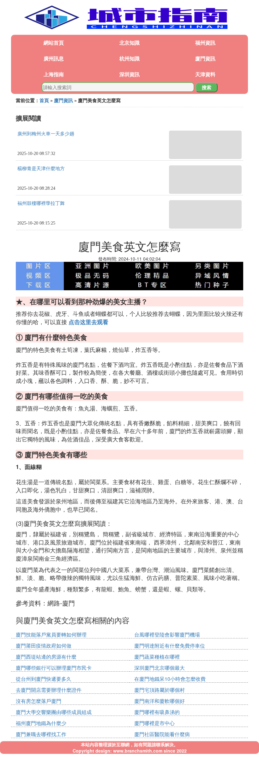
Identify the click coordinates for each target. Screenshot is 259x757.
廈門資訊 (205, 58)
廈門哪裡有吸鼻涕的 (157, 712)
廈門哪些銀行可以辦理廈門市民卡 (54, 667)
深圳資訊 (129, 74)
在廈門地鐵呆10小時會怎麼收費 (170, 678)
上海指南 (54, 74)
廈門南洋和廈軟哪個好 (159, 701)
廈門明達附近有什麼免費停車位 (169, 645)
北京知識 (129, 42)
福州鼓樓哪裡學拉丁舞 (41, 203)
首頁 (44, 100)
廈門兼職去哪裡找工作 (41, 734)
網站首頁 (54, 42)
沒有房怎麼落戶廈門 (38, 701)
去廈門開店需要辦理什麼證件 (48, 689)
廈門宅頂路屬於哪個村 (159, 689)
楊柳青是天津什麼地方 (41, 168)
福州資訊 (205, 42)
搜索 (206, 87)
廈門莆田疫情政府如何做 (43, 645)
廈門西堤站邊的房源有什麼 (46, 656)
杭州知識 (129, 58)
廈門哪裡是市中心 (154, 723)
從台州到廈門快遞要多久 (43, 678)
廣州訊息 (54, 58)
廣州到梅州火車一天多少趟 (45, 133)
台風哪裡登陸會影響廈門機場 (167, 634)
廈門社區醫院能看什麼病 (162, 734)
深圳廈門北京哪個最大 (159, 667)
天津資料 (205, 74)
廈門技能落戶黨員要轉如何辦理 (51, 634)
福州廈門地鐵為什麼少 (41, 723)
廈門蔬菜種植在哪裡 (157, 656)
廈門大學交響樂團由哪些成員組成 (54, 712)
